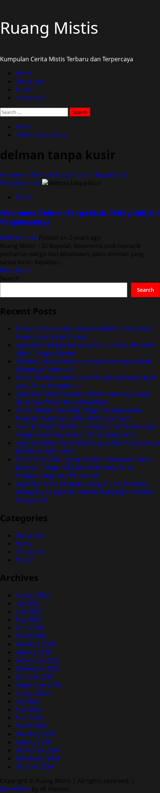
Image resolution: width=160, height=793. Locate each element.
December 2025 (37, 660)
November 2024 (37, 758)
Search (9, 278)
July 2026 (27, 603)
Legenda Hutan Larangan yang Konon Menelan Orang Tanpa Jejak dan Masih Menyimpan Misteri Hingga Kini (84, 492)
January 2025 (33, 742)
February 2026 (35, 644)
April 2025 (29, 718)
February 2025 (35, 734)
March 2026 (31, 636)
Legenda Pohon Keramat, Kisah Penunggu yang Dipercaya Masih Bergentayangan (82, 398)
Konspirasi (30, 98)
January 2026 (33, 652)
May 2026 (28, 620)
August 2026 (32, 595)
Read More (15, 270)
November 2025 (37, 669)
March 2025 (31, 726)
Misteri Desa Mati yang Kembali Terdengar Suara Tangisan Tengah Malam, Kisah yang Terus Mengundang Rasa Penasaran (84, 467)
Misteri (25, 89)
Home (23, 73)
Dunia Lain (30, 81)
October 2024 (34, 767)
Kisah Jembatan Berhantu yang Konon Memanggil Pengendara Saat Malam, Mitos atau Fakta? (85, 430)
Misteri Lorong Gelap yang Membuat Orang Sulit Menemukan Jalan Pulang (83, 332)
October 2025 (34, 677)
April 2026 (29, 628)
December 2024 (37, 750)
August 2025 (32, 693)
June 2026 (28, 611)
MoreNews (15, 789)
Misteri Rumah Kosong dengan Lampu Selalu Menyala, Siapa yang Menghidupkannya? (78, 414)
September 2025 (38, 685)
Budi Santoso (19, 238)
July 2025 (27, 701)
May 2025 (28, 709)
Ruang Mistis (49, 27)
